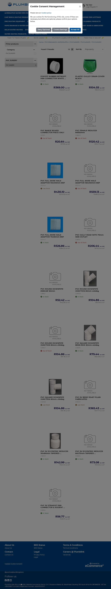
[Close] (80, 6)
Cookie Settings (60, 29)
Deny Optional (44, 29)
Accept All (75, 29)
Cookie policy (46, 13)
